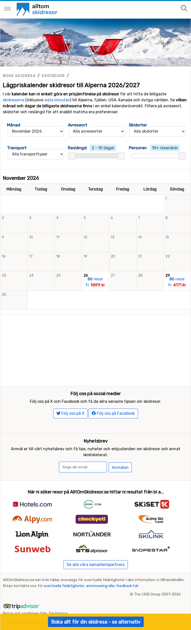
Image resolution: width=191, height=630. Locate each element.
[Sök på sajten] (184, 8)
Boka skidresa (19, 76)
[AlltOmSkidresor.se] (38, 8)
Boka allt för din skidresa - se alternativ (96, 622)
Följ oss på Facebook (115, 413)
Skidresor (53, 76)
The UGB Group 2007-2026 (157, 594)
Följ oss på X (72, 413)
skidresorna (13, 100)
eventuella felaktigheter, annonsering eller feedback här (91, 586)
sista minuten (57, 100)
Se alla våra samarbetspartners (96, 564)
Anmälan (120, 467)
